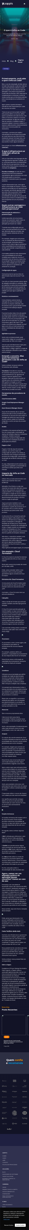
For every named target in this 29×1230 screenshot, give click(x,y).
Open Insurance (7, 1204)
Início (4, 61)
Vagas (4, 1187)
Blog (11, 61)
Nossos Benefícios (8, 1191)
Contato (5, 1162)
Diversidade (6, 1193)
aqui (22, 870)
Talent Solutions (7, 1176)
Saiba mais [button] (6, 1219)
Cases (4, 1158)
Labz (3, 1160)
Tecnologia (5, 68)
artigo (7, 631)
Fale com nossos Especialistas (8, 1196)
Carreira (5, 1184)
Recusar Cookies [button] (8, 1225)
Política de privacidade (9, 1164)
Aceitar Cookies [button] (20, 1225)
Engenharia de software (10, 1174)
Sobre (4, 1156)
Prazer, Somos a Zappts (9, 1189)
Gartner (12, 480)
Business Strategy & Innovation (8, 1179)
